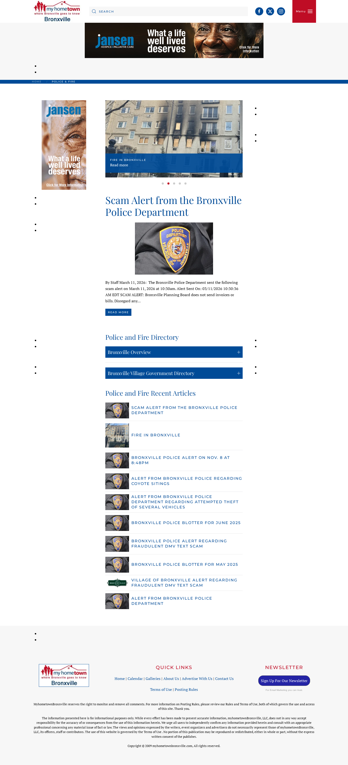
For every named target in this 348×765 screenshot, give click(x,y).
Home (120, 678)
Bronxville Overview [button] (129, 352)
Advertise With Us (197, 678)
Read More (118, 312)
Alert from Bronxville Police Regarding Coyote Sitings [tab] (180, 183)
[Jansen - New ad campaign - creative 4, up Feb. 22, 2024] (174, 40)
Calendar (135, 678)
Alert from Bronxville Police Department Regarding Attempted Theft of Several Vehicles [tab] (185, 183)
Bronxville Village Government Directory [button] (151, 373)
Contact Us (224, 678)
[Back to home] (57, 11)
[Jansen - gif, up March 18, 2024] (64, 144)
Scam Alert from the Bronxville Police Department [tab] (163, 183)
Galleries (153, 678)
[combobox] (168, 11)
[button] (304, 11)
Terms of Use (161, 689)
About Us (171, 678)
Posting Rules (186, 689)
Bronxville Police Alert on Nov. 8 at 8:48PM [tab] (174, 183)
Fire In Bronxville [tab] (168, 183)
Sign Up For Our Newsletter (284, 680)
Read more (119, 165)
